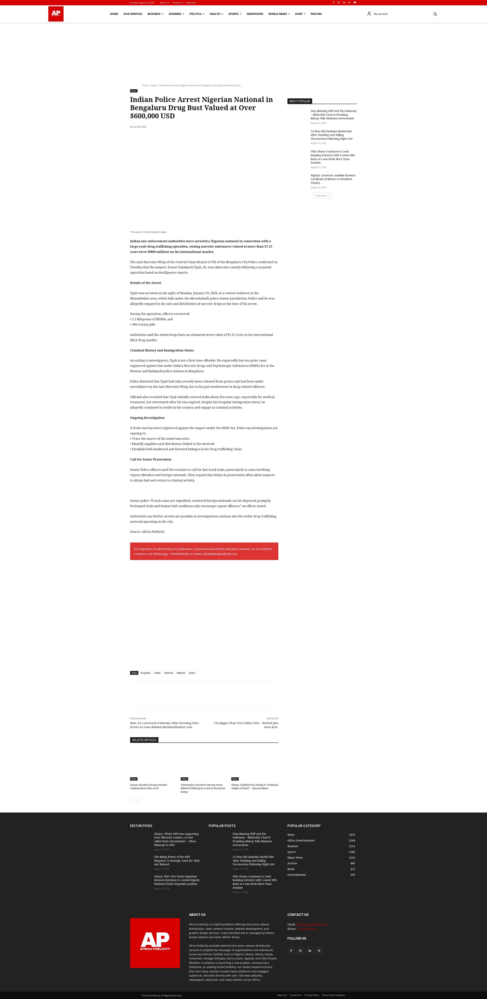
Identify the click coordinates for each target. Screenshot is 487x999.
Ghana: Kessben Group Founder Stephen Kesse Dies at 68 (148, 786)
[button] (435, 13)
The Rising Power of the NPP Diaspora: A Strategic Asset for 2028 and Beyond (177, 860)
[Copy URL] (200, 136)
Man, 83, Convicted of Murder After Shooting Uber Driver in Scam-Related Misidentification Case (164, 725)
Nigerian (181, 672)
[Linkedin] (344, 3)
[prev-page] (132, 800)
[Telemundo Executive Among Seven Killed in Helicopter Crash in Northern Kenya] (204, 764)
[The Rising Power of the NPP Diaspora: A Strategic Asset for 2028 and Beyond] (140, 862)
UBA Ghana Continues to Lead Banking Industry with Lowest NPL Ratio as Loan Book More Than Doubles (333, 157)
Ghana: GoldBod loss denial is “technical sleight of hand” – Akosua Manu (254, 786)
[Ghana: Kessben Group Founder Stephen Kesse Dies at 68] (153, 764)
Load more (320, 195)
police (192, 672)
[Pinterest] (174, 136)
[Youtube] (355, 3)
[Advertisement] (243, 51)
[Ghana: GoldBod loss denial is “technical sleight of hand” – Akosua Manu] (254, 764)
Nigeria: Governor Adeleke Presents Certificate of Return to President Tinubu (333, 179)
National (168, 672)
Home (145, 85)
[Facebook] (333, 3)
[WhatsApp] (182, 136)
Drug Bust (145, 672)
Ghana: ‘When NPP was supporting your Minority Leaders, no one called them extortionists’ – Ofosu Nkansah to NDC (176, 839)
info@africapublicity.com (220, 554)
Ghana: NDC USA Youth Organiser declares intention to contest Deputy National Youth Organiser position (177, 880)
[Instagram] (339, 3)
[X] (349, 3)
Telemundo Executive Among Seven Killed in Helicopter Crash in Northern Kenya (203, 788)
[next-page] (138, 800)
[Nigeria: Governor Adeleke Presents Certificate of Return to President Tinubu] (297, 181)
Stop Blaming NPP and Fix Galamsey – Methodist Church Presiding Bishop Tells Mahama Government (334, 114)
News (154, 85)
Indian (157, 672)
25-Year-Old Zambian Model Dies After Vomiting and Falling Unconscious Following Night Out (332, 134)
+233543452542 (179, 554)
